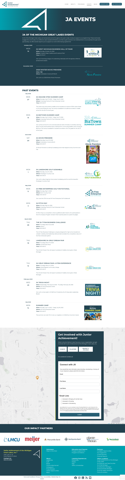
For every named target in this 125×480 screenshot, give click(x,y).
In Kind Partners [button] (101, 454)
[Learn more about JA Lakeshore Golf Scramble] (93, 174)
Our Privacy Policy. (83, 410)
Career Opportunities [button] (52, 470)
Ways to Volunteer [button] (51, 451)
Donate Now (104, 4)
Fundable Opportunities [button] (104, 451)
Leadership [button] (49, 460)
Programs (81, 4)
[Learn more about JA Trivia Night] (93, 289)
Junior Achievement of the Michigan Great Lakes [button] (107, 460)
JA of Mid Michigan (102, 465)
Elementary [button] (75, 460)
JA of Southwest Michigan (104, 468)
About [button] (48, 458)
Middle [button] (74, 462)
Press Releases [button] (50, 469)
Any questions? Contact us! (65, 356)
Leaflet (109, 423)
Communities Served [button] (52, 465)
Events (89, 4)
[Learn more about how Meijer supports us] (31, 439)
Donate (62, 349)
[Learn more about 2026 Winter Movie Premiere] (93, 73)
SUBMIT (79, 414)
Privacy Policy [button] (39, 476)
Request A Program (86, 349)
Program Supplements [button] (78, 451)
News (95, 4)
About (73, 4)
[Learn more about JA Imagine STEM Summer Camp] (93, 101)
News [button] (48, 472)
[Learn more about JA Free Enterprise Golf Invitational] (93, 192)
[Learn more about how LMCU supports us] (11, 439)
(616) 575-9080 (8, 460)
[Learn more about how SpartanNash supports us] (111, 439)
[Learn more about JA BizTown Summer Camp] (93, 120)
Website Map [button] (54, 476)
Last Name (63, 388)
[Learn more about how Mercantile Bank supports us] (51, 439)
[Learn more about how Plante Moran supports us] (91, 439)
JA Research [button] (49, 467)
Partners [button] (100, 449)
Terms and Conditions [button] (29, 476)
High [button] (73, 463)
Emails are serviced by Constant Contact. (72, 410)
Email (61, 374)
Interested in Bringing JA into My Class (72, 399)
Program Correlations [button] (78, 452)
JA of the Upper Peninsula (104, 470)
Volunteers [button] (50, 449)
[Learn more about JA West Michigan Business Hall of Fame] (93, 52)
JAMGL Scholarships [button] (77, 465)
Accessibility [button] (47, 476)
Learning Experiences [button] (79, 458)
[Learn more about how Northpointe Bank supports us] (71, 439)
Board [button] (48, 463)
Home (66, 4)
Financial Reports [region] (102, 456)
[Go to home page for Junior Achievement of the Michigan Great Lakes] (10, 4)
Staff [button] (47, 462)
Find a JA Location (102, 472)
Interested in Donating (68, 401)
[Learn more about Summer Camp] (93, 312)
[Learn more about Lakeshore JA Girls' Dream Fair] (93, 249)
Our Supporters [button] (101, 452)
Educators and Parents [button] (79, 449)
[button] (75, 4)
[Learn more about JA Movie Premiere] (93, 151)
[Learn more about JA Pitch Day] (93, 206)
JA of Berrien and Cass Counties (106, 463)
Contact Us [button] (7, 458)
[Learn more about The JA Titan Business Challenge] (93, 225)
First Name (63, 381)
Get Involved (116, 4)
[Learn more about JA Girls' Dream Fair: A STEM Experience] (93, 268)
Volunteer (72, 349)
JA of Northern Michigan (104, 467)
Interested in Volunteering (69, 403)
